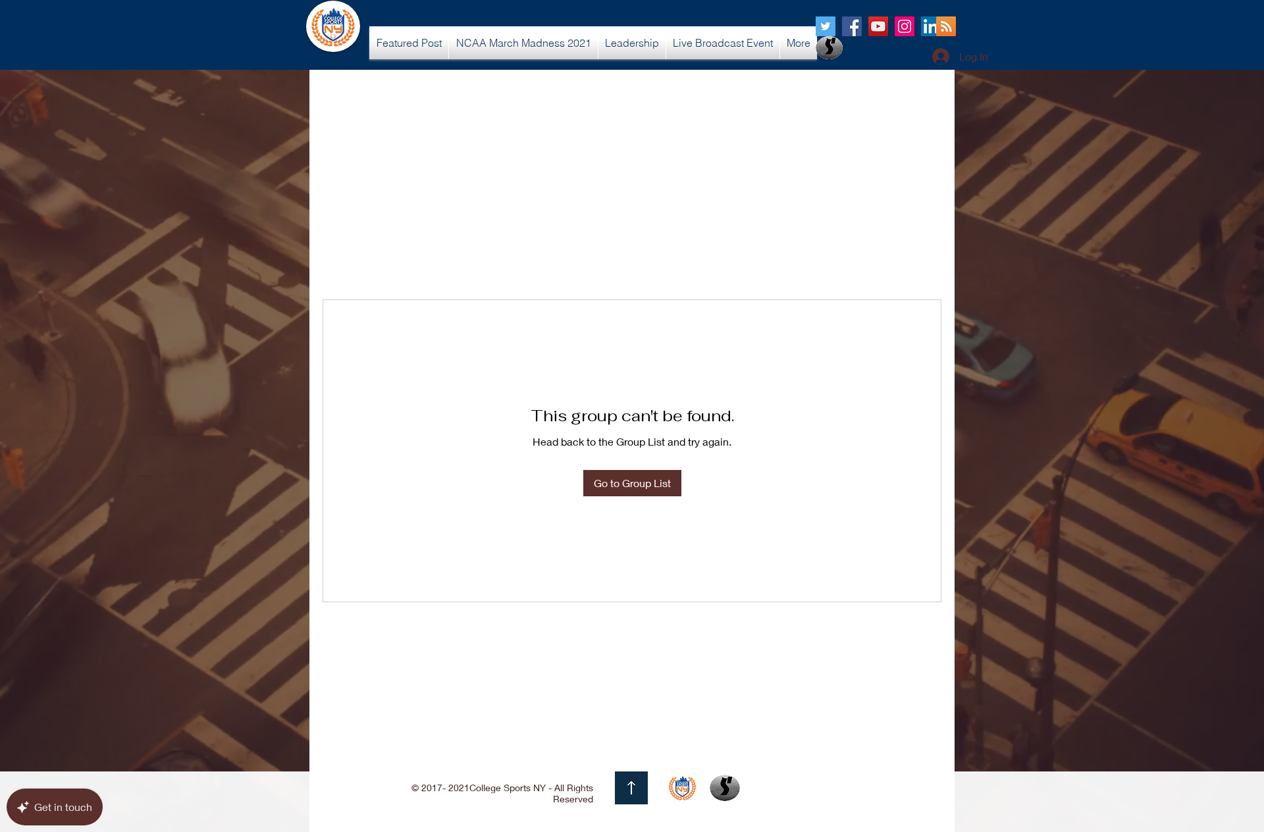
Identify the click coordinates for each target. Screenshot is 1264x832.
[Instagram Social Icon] (904, 26)
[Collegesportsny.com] (825, 26)
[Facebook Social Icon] (852, 26)
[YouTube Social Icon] (878, 26)
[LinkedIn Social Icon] (931, 26)
